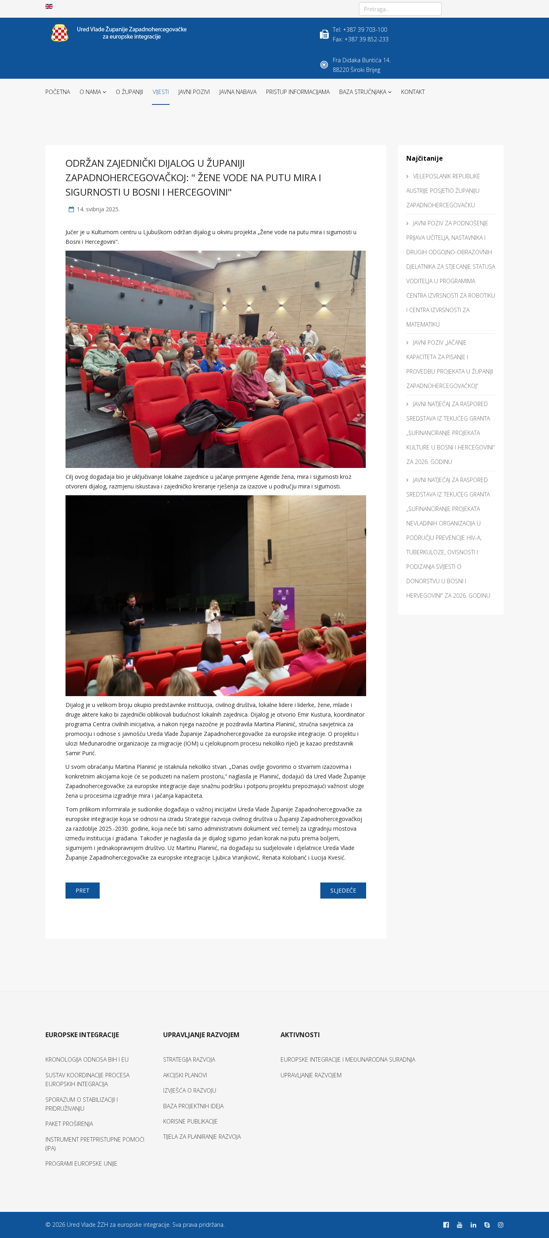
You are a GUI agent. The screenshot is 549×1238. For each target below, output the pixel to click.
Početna (57, 92)
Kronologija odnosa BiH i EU (87, 1059)
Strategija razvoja (189, 1059)
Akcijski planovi (185, 1075)
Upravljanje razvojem (311, 1075)
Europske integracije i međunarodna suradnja (348, 1059)
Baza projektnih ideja (193, 1106)
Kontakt (413, 92)
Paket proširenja (69, 1124)
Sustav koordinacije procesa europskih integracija (87, 1079)
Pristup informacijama (298, 92)
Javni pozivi (194, 92)
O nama (90, 92)
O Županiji (129, 92)
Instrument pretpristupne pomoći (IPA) (94, 1144)
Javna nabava (237, 92)
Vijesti (161, 92)
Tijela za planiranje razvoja (202, 1136)
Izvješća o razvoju (189, 1090)
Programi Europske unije (81, 1163)
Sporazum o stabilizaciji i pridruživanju (81, 1104)
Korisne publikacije (190, 1121)
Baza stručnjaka (362, 92)
